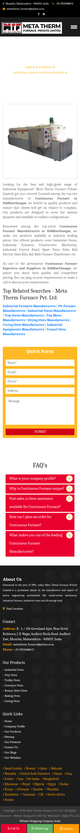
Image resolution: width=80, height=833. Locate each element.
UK (41, 794)
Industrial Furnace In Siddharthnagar (39, 72)
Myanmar (11, 784)
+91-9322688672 (64, 3)
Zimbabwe (11, 794)
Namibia (10, 774)
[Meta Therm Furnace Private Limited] (30, 23)
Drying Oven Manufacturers (48, 320)
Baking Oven (12, 696)
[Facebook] (37, 14)
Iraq (68, 774)
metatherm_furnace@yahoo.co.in (25, 8)
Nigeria (38, 784)
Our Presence (44, 67)
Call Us (14, 828)
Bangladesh (51, 779)
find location (14, 608)
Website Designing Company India (40, 821)
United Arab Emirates (35, 774)
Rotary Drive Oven (16, 690)
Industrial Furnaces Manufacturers (29, 306)
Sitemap (9, 737)
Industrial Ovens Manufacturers (52, 311)
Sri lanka (33, 779)
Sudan (63, 784)
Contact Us (11, 747)
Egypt (51, 784)
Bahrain (56, 768)
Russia (9, 800)
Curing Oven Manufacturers (23, 325)
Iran (20, 779)
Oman (57, 774)
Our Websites (12, 757)
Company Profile (15, 726)
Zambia (37, 789)
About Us (12, 579)
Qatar (43, 768)
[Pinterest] (42, 14)
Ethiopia (23, 789)
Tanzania (28, 794)
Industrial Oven (14, 670)
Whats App (41, 828)
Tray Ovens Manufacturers (24, 315)
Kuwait (30, 768)
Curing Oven (12, 701)
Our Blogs (10, 752)
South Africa (56, 794)
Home (29, 67)
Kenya (8, 789)
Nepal (26, 784)
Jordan (9, 779)
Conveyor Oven (14, 685)
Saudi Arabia (13, 768)
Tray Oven (11, 675)
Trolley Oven (12, 680)
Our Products (13, 731)
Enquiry (67, 828)
